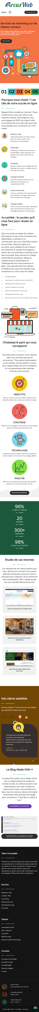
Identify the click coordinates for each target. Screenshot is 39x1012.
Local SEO (4, 934)
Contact (4, 971)
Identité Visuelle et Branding (11, 940)
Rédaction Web (6, 893)
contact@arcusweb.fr (16, 992)
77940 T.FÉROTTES (15, 1000)
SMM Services (6, 937)
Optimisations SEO (7, 927)
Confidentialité (6, 965)
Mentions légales (7, 968)
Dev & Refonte (6, 930)
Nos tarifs (4, 908)
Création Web (6, 896)
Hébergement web (7, 905)
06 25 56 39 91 (14, 984)
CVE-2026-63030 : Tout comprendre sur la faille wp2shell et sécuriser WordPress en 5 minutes (19, 836)
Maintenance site (7, 902)
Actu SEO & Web (7, 962)
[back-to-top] (35, 1008)
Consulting (5, 899)
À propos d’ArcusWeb (9, 959)
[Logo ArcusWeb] (19, 4)
